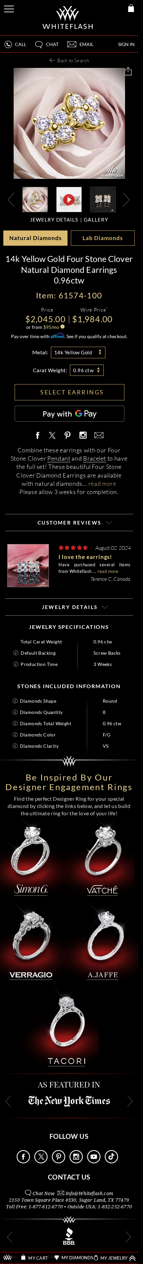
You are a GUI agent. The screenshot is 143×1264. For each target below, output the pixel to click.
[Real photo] (103, 199)
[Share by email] (97, 435)
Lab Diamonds (102, 237)
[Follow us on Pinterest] (58, 1161)
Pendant (59, 458)
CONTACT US (69, 1177)
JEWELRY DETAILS (54, 220)
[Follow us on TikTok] (111, 1161)
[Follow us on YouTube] (93, 1161)
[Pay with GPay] (69, 414)
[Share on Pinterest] (68, 439)
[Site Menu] (10, 8)
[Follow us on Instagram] (76, 1161)
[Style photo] (35, 199)
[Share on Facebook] (39, 435)
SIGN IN (126, 44)
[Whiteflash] (68, 17)
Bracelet (94, 458)
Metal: (40, 352)
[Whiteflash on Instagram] (82, 435)
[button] (46, 47)
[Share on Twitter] (52, 435)
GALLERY (96, 220)
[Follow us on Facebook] (23, 1161)
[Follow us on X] (41, 1161)
